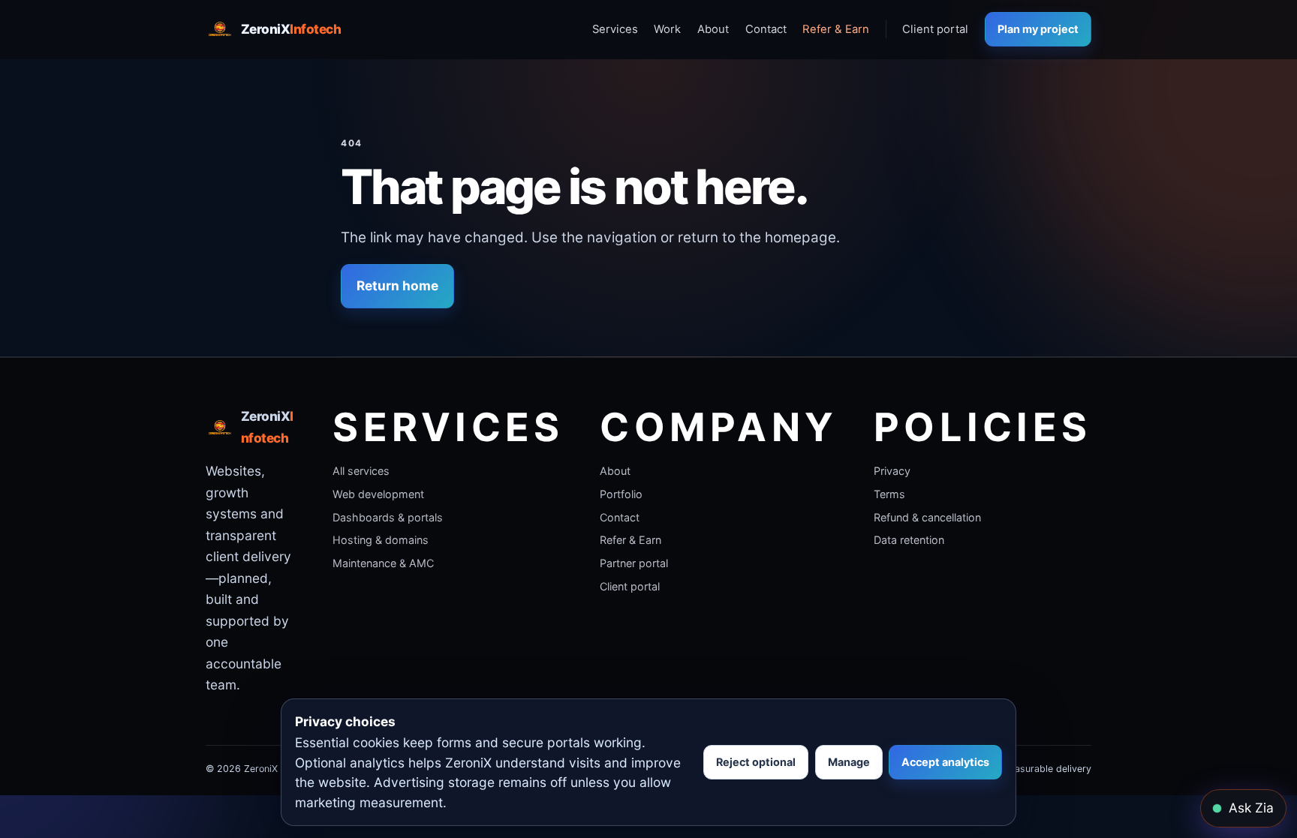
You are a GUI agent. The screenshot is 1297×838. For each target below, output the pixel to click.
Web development (378, 494)
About (713, 29)
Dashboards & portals (388, 517)
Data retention (909, 539)
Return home (397, 285)
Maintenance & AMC (383, 563)
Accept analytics (945, 761)
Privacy (892, 470)
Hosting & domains (381, 539)
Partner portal (634, 563)
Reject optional (756, 761)
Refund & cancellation (927, 517)
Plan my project (1038, 29)
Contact (766, 29)
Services (615, 29)
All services (361, 470)
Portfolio (621, 494)
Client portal (935, 29)
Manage (849, 761)
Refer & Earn (835, 29)
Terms (889, 494)
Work (667, 29)
